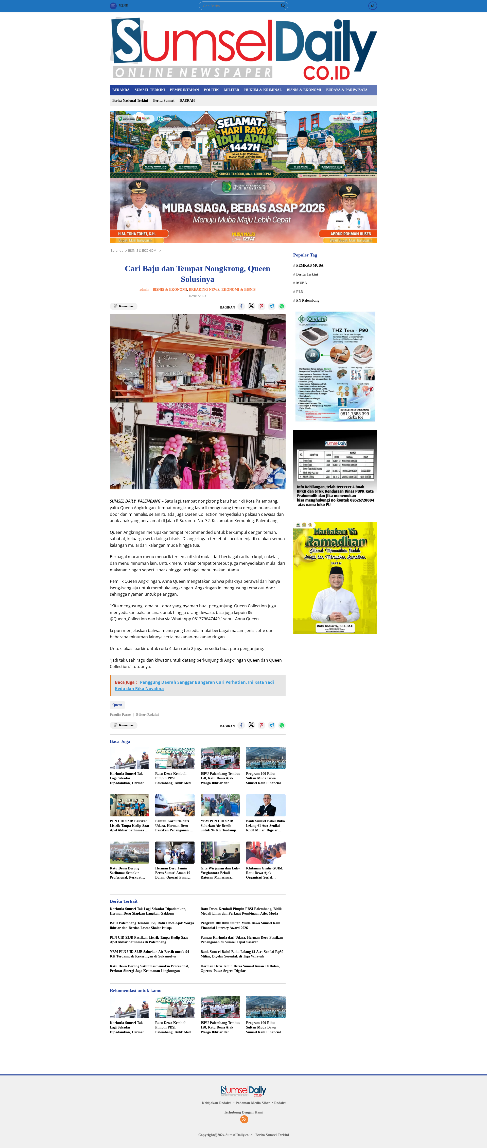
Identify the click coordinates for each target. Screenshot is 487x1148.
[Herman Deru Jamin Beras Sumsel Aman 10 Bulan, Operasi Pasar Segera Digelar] (175, 853)
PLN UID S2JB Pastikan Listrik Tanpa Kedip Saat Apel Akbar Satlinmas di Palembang (129, 826)
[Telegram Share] (271, 306)
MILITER (231, 90)
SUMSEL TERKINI (150, 90)
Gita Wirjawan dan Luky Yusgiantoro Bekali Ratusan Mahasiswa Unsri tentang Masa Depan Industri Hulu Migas (220, 873)
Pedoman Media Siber (253, 1103)
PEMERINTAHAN (184, 90)
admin (144, 290)
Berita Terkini (307, 274)
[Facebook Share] (241, 306)
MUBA (301, 283)
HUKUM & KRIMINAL (263, 90)
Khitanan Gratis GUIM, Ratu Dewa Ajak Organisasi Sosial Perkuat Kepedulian (264, 873)
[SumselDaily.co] (243, 47)
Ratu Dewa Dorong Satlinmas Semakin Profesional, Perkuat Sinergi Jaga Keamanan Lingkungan (128, 873)
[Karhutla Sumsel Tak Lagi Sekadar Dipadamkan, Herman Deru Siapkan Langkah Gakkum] (129, 758)
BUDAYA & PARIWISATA (347, 90)
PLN (299, 292)
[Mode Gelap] (372, 6)
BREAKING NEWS (204, 290)
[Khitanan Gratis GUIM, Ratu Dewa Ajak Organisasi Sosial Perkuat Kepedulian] (265, 853)
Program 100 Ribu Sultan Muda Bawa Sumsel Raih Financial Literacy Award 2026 (263, 778)
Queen (117, 705)
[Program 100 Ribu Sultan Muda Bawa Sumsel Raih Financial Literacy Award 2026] (265, 758)
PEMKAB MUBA (309, 266)
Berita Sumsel (164, 100)
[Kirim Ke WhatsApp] (282, 306)
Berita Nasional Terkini (130, 100)
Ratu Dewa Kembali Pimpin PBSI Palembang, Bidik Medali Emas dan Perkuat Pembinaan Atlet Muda (175, 778)
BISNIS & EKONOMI (304, 90)
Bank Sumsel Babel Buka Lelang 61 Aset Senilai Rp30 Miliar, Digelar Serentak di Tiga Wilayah (265, 826)
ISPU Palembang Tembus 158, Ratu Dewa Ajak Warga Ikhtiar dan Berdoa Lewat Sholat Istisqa (220, 778)
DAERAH (187, 100)
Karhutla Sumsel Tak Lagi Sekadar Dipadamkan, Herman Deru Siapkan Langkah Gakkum (128, 778)
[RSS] (244, 1119)
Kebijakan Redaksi (216, 1103)
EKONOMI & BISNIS (238, 290)
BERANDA (121, 90)
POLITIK (211, 90)
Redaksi (280, 1103)
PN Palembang (307, 300)
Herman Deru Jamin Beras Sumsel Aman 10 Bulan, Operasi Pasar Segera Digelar (172, 873)
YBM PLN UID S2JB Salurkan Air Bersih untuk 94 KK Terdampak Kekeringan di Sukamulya (220, 826)
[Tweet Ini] (251, 306)
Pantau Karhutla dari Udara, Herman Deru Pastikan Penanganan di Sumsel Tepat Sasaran (174, 826)
